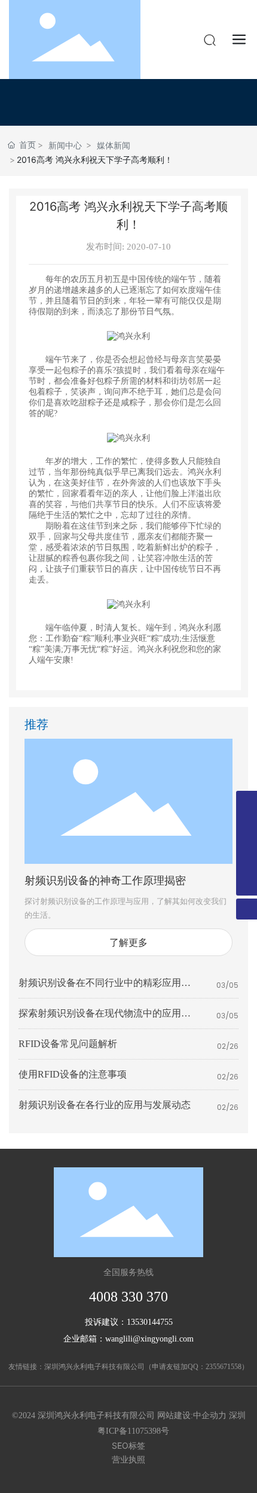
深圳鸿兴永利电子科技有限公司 (94, 1366)
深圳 (237, 1415)
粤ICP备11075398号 (133, 1431)
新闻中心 (65, 145)
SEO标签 (128, 1445)
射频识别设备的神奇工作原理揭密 (105, 881)
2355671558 (223, 1366)
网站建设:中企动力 (192, 1415)
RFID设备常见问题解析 (68, 1044)
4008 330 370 (128, 1296)
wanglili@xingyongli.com (149, 1338)
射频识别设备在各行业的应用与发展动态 (105, 1105)
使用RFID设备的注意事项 (73, 1074)
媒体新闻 (113, 145)
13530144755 (150, 1322)
